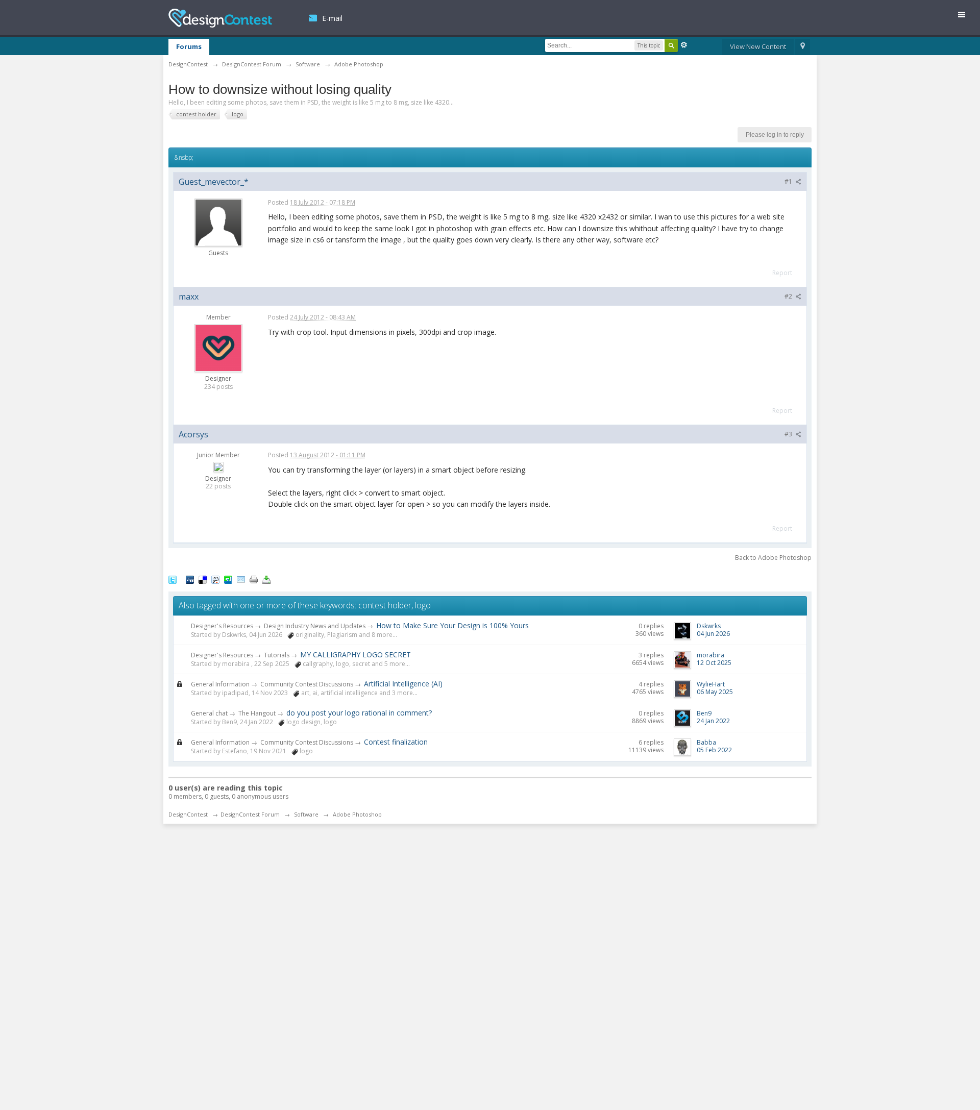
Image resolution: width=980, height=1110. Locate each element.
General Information (220, 684)
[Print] (254, 579)
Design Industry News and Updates (314, 626)
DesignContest (220, 18)
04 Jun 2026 (713, 633)
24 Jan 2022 (713, 721)
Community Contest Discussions (306, 684)
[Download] (266, 579)
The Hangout (257, 713)
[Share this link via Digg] (190, 579)
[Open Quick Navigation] (802, 47)
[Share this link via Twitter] (172, 579)
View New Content (758, 46)
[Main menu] (966, 16)
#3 (789, 434)
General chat (209, 713)
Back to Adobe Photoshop (773, 557)
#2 (789, 296)
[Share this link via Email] (241, 579)
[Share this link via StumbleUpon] (228, 579)
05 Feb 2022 (714, 750)
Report (782, 272)
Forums (189, 46)
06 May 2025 (715, 691)
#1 (789, 181)
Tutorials (276, 655)
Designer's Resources (222, 626)
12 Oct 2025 (714, 662)
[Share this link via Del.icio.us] (203, 579)
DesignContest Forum (250, 814)
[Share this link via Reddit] (215, 579)
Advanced (684, 45)
